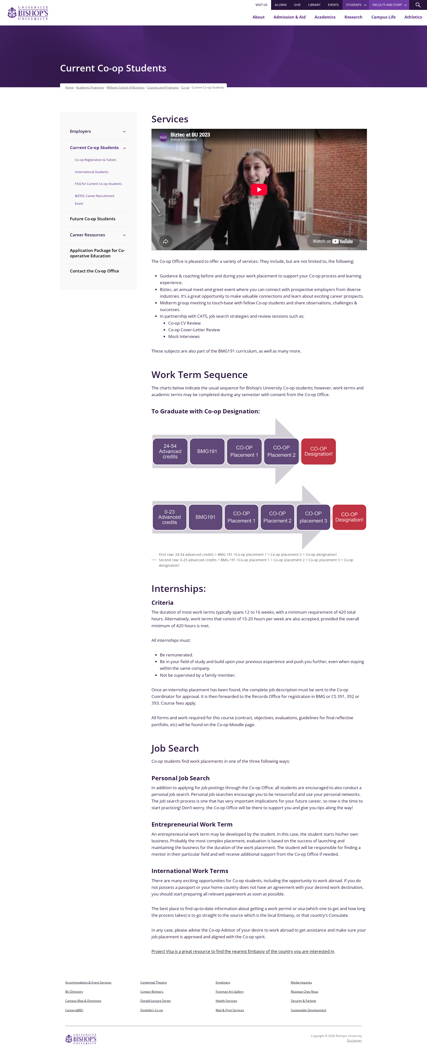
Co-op (185, 87)
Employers (223, 982)
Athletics (413, 17)
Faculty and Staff (387, 5)
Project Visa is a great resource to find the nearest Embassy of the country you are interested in (242, 951)
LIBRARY (314, 5)
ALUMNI (281, 5)
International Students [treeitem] (91, 172)
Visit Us (261, 5)
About (259, 17)
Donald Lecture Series (155, 1001)
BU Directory (74, 991)
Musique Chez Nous (304, 991)
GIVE (297, 5)
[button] (418, 5)
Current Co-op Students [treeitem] (94, 147)
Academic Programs (90, 87)
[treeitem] (98, 131)
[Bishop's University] (27, 13)
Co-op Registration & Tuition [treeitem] (95, 159)
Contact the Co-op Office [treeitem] (94, 271)
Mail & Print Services (230, 1010)
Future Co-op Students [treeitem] (92, 219)
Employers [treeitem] (80, 131)
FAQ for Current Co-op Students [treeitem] (98, 183)
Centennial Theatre (153, 982)
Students (354, 5)
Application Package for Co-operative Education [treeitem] (97, 253)
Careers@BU (74, 1010)
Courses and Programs (163, 87)
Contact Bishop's (151, 991)
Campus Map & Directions (83, 1001)
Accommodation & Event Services (88, 982)
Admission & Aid (290, 17)
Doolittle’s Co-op (151, 1010)
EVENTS (333, 5)
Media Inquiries (301, 982)
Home (69, 87)
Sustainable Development (308, 1010)
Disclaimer (354, 1040)
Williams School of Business (126, 87)
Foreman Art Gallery (230, 991)
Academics (325, 17)
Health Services (226, 1001)
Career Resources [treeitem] (87, 235)
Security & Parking (303, 1001)
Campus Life (383, 17)
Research (353, 17)
